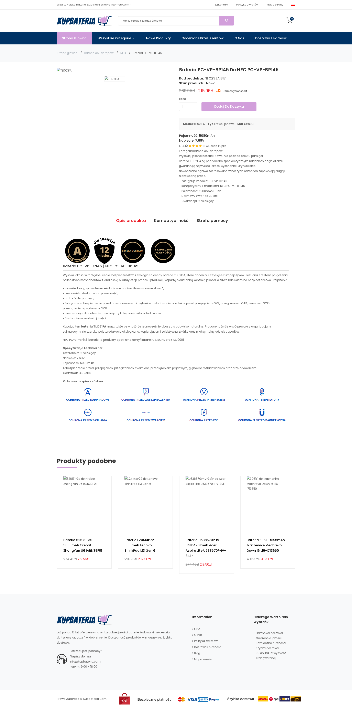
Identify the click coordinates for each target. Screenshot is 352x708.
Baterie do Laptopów (98, 53)
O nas (239, 38)
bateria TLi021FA (174, 275)
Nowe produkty (158, 38)
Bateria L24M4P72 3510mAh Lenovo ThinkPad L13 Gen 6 (139, 545)
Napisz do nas (80, 656)
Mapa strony (275, 5)
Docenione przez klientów (202, 38)
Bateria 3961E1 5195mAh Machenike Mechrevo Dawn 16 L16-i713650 (266, 545)
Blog (196, 653)
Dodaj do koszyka (229, 106)
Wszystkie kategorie (115, 38)
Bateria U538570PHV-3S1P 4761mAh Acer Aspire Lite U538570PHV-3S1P (206, 548)
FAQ (196, 629)
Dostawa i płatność (271, 38)
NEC (123, 53)
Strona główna (67, 53)
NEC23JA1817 (215, 78)
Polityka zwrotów (247, 5)
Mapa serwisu (203, 659)
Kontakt (223, 5)
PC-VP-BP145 (218, 181)
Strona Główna (74, 38)
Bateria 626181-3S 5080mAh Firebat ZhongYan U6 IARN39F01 (82, 545)
